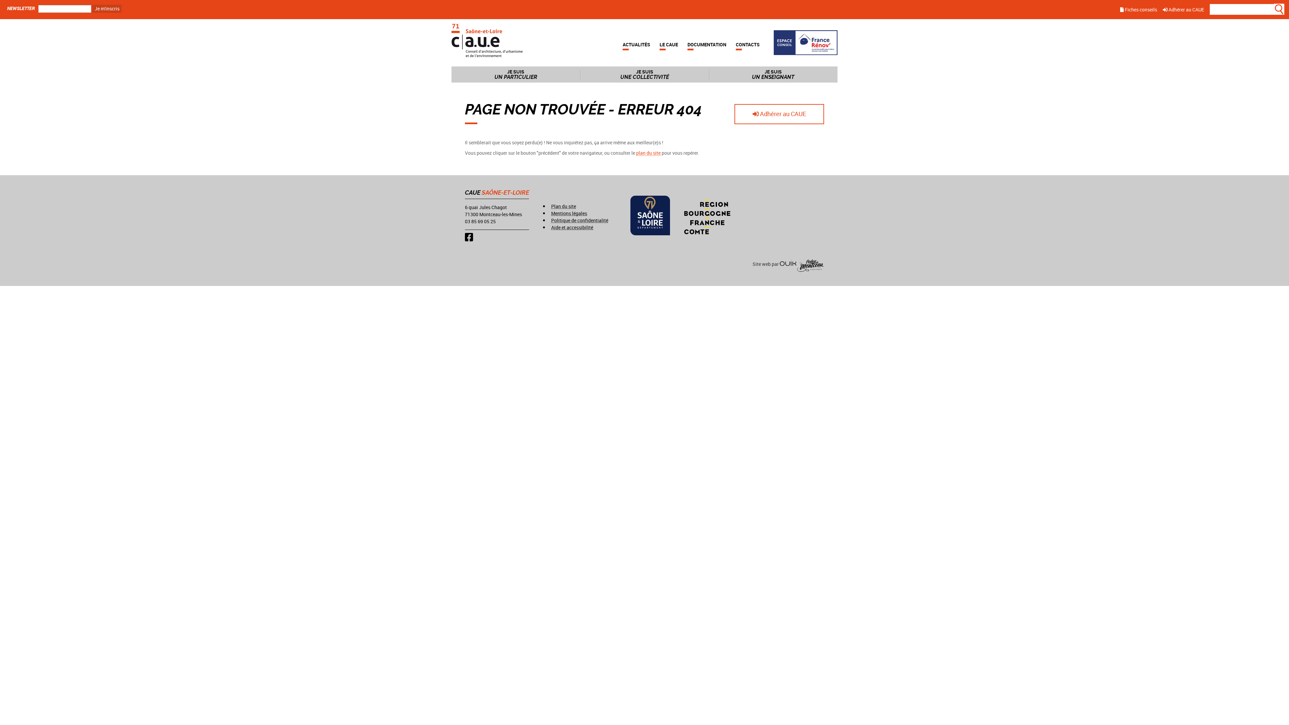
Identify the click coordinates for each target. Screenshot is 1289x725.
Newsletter (21, 8)
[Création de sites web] (788, 264)
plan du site (648, 153)
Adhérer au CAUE (1185, 9)
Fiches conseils (1140, 9)
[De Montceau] (810, 264)
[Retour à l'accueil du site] (487, 40)
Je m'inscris (107, 8)
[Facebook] (469, 237)
